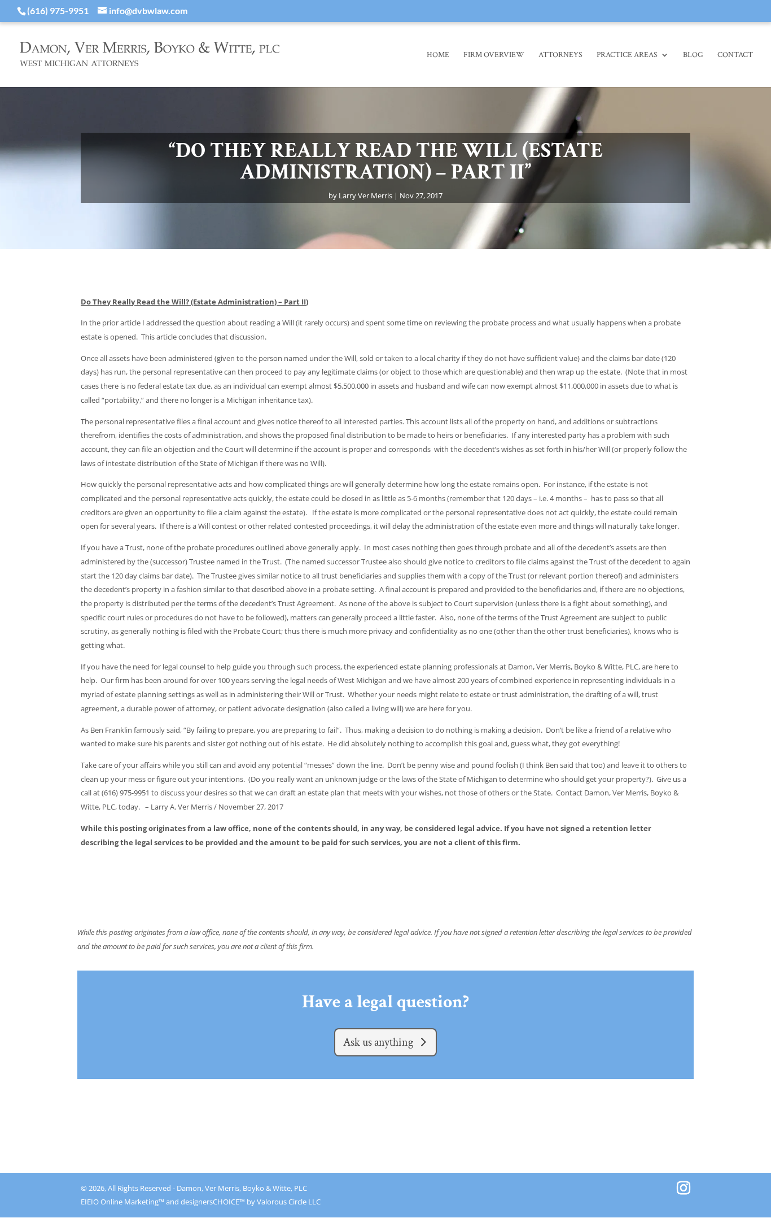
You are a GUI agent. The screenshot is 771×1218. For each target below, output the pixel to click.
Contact (735, 55)
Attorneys (560, 55)
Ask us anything (378, 1042)
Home (438, 55)
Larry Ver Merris (365, 195)
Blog (693, 55)
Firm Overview (493, 55)
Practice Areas (627, 55)
